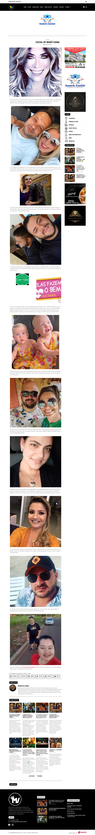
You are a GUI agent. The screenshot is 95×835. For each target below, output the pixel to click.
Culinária (55, 7)
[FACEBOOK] (84, 7)
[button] (86, 2)
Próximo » (40, 776)
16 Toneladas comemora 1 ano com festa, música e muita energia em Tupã (42, 716)
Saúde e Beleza (48, 7)
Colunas (67, 7)
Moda (41, 7)
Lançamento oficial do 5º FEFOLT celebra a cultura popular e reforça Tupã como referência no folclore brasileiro (42, 752)
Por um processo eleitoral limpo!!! (74, 809)
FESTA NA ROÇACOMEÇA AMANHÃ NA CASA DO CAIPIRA (14, 716)
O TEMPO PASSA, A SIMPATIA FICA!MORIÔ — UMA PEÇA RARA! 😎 (28, 716)
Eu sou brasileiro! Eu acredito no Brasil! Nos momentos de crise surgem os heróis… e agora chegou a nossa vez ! (29, 752)
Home (25, 7)
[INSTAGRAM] (86, 7)
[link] (30, 667)
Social (29, 7)
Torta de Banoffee (71, 813)
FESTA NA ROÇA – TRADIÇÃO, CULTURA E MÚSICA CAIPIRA (54, 716)
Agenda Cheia (35, 7)
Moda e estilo (70, 803)
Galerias (61, 7)
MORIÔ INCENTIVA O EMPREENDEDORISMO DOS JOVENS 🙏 (15, 751)
